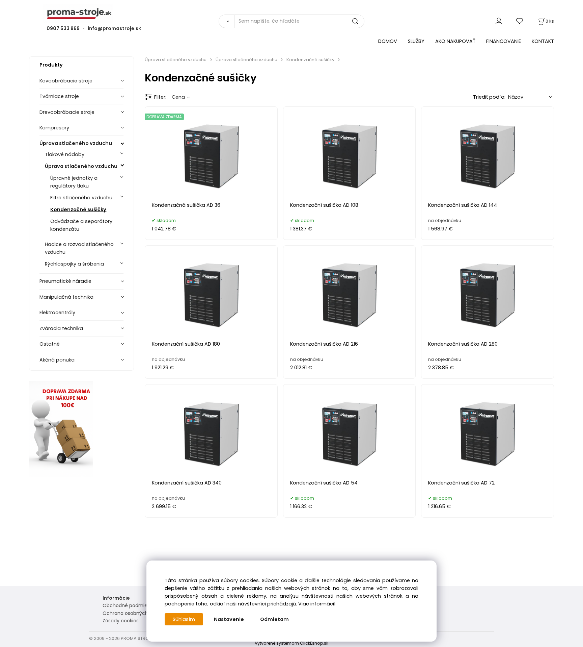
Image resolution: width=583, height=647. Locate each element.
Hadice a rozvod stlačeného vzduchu (79, 248)
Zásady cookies (121, 620)
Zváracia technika (61, 328)
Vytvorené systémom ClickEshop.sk (291, 643)
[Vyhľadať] (226, 21)
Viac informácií (316, 603)
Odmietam (274, 619)
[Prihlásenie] (499, 21)
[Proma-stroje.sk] (291, 13)
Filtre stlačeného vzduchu (81, 197)
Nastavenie (229, 619)
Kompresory (54, 127)
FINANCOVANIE (503, 41)
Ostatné (49, 344)
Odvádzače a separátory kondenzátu (81, 225)
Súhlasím (184, 619)
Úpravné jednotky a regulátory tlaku (74, 182)
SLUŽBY (416, 41)
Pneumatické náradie (65, 281)
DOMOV (387, 41)
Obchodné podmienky (129, 605)
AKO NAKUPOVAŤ (455, 41)
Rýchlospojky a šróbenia (74, 263)
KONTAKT (543, 41)
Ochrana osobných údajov (134, 613)
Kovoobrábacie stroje (65, 80)
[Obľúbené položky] (520, 21)
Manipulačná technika (66, 297)
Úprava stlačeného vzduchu (75, 143)
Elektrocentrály (57, 312)
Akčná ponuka (57, 359)
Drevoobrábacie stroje (66, 112)
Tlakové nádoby (64, 154)
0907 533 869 (63, 28)
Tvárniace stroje (59, 96)
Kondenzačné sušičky (78, 209)
